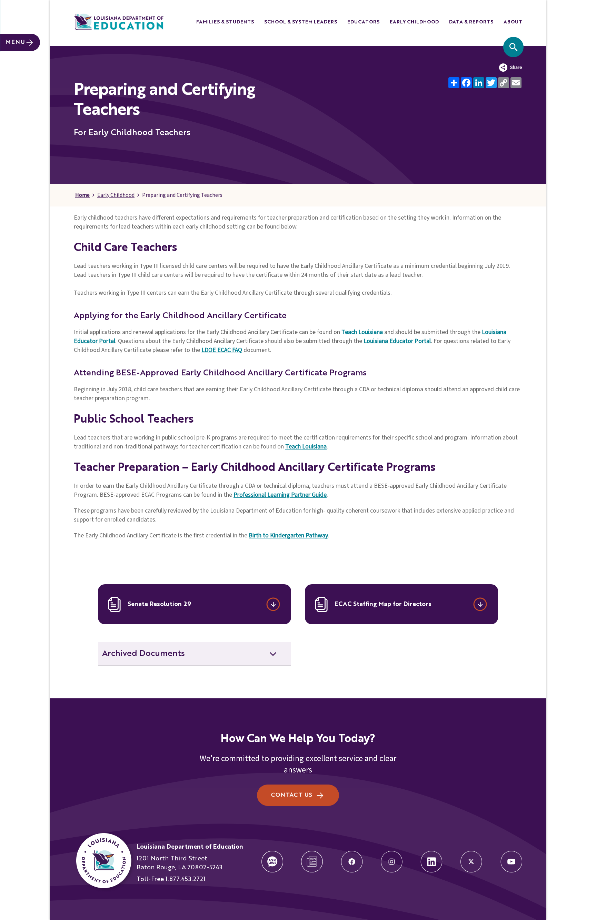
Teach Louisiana (362, 332)
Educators (363, 22)
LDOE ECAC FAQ (221, 350)
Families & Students (225, 22)
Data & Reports (471, 22)
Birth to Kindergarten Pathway (288, 535)
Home (82, 195)
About (513, 22)
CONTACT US (291, 795)
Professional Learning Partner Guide (280, 495)
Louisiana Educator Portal (397, 341)
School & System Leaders (300, 22)
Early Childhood (414, 22)
